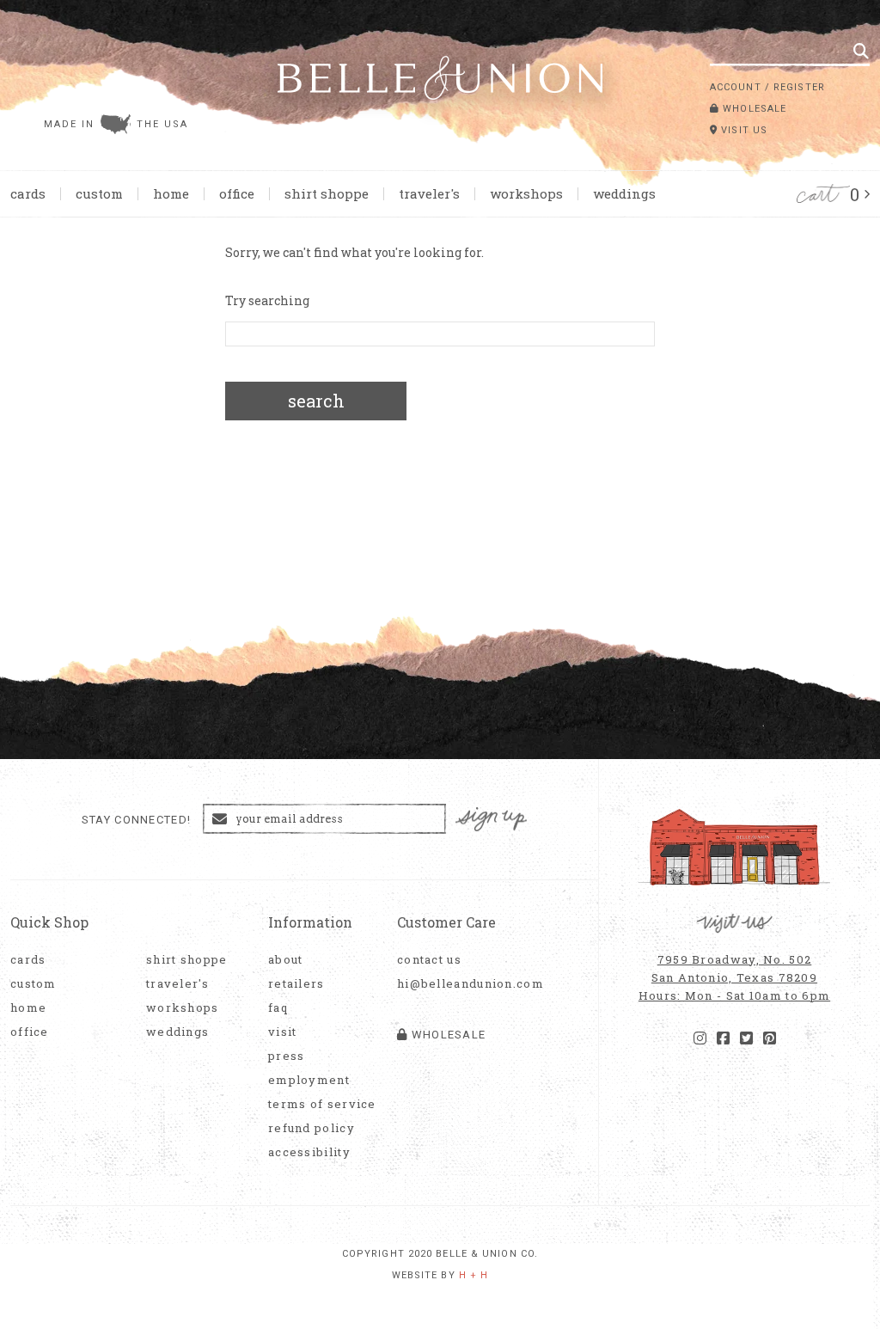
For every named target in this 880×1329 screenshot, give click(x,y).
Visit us (742, 130)
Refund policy (311, 1128)
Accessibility (309, 1152)
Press (286, 1056)
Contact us (429, 959)
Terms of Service (322, 1104)
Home (171, 193)
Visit (282, 1032)
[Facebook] (723, 1038)
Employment (309, 1080)
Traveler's (429, 193)
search (316, 400)
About (285, 959)
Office (236, 193)
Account (735, 87)
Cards (28, 193)
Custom (99, 193)
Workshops (526, 193)
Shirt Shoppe (326, 193)
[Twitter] (746, 1038)
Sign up (491, 819)
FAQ (278, 1008)
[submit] (861, 50)
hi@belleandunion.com (461, 983)
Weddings (624, 193)
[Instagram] (700, 1038)
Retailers (296, 983)
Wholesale (752, 108)
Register (799, 87)
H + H (474, 1275)
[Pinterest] (769, 1038)
